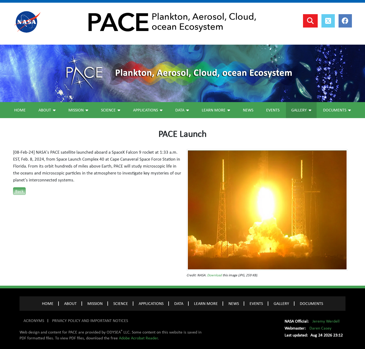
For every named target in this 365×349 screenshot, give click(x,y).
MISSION (95, 303)
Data (179, 110)
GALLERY (281, 303)
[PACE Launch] (267, 209)
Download (214, 275)
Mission (76, 110)
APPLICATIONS (151, 303)
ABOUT (70, 303)
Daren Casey (320, 328)
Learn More (214, 110)
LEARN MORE (206, 303)
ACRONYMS (34, 321)
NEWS (233, 303)
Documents (334, 110)
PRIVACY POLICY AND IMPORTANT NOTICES (90, 321)
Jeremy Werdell (326, 321)
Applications (145, 110)
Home (20, 110)
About (44, 110)
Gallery (299, 110)
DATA (178, 303)
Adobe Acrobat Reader (138, 338)
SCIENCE (120, 303)
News (248, 110)
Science (108, 110)
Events (272, 110)
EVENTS (256, 303)
